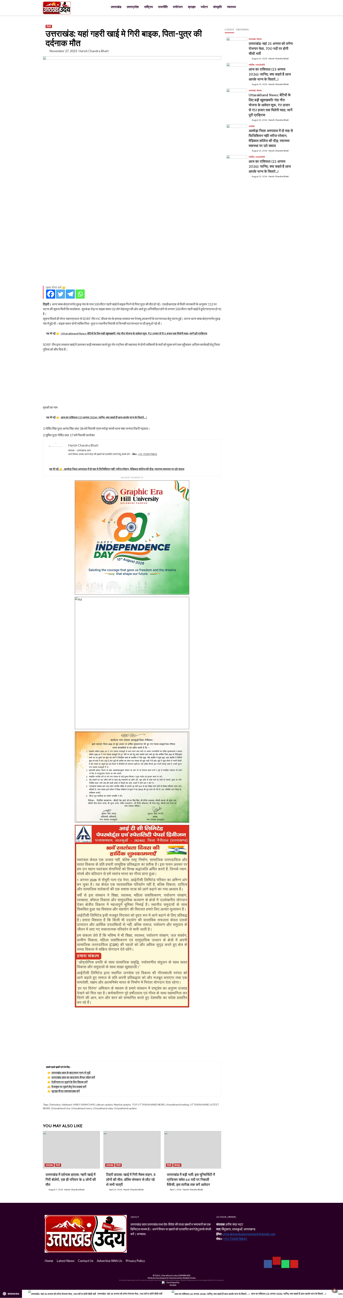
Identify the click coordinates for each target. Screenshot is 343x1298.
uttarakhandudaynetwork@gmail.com (249, 1234)
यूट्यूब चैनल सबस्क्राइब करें (65, 1091)
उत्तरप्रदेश (133, 7)
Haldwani (67, 1104)
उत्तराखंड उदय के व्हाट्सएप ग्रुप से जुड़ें (70, 1072)
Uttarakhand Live (60, 1108)
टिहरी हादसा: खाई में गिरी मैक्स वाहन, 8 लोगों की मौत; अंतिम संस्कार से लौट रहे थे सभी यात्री (131, 1179)
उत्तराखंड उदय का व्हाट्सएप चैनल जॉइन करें (73, 1077)
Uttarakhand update (125, 1108)
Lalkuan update (104, 1104)
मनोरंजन (178, 7)
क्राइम (191, 7)
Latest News (65, 1261)
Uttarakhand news (81, 1108)
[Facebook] (50, 294)
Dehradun (55, 1104)
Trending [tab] (242, 29)
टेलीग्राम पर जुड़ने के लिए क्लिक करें (69, 1082)
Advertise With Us (109, 1261)
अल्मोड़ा (252, 126)
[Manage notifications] (334, 1290)
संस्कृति (217, 7)
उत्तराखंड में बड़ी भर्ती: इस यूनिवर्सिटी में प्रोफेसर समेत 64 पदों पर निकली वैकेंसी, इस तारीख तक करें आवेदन (191, 1179)
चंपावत (259, 39)
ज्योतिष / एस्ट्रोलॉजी (257, 65)
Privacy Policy (135, 1261)
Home (49, 1261)
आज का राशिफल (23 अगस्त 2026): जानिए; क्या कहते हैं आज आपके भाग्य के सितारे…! (270, 74)
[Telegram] (70, 294)
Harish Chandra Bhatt (93, 51)
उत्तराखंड (116, 7)
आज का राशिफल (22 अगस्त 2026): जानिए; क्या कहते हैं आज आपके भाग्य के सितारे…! (270, 166)
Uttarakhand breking (177, 1104)
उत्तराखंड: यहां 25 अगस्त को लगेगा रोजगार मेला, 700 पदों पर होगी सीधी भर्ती (271, 48)
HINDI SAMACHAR (84, 1104)
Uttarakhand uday (103, 1108)
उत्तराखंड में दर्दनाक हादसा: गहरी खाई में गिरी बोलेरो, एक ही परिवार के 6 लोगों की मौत (71, 1179)
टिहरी (49, 26)
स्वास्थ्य (231, 7)
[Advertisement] (132, 258)
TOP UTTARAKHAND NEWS (148, 1104)
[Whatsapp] (80, 294)
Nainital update (122, 1104)
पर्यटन (204, 7)
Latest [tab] (229, 29)
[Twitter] (60, 294)
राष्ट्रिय (148, 7)
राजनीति (163, 7)
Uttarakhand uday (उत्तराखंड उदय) (175, 1275)
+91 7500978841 (147, 454)
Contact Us (85, 1261)
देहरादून (177, 1165)
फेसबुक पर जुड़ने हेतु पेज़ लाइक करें (68, 1086)
